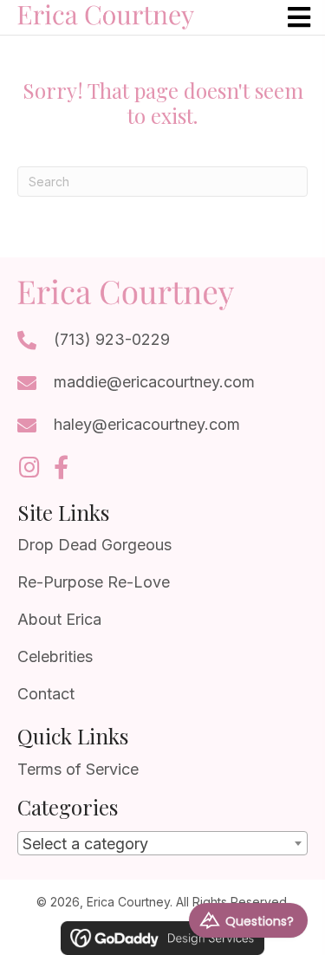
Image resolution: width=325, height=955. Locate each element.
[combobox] (162, 843)
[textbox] (162, 844)
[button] (29, 467)
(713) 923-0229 (112, 339)
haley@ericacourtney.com (147, 424)
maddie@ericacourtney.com (154, 382)
